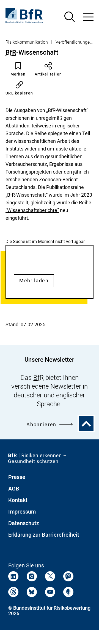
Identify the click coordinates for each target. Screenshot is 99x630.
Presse (16, 477)
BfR (11, 52)
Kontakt (18, 500)
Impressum (22, 511)
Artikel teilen (48, 74)
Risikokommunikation (27, 42)
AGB (13, 488)
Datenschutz (23, 523)
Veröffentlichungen (74, 42)
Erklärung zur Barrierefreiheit (43, 534)
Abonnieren (41, 424)
